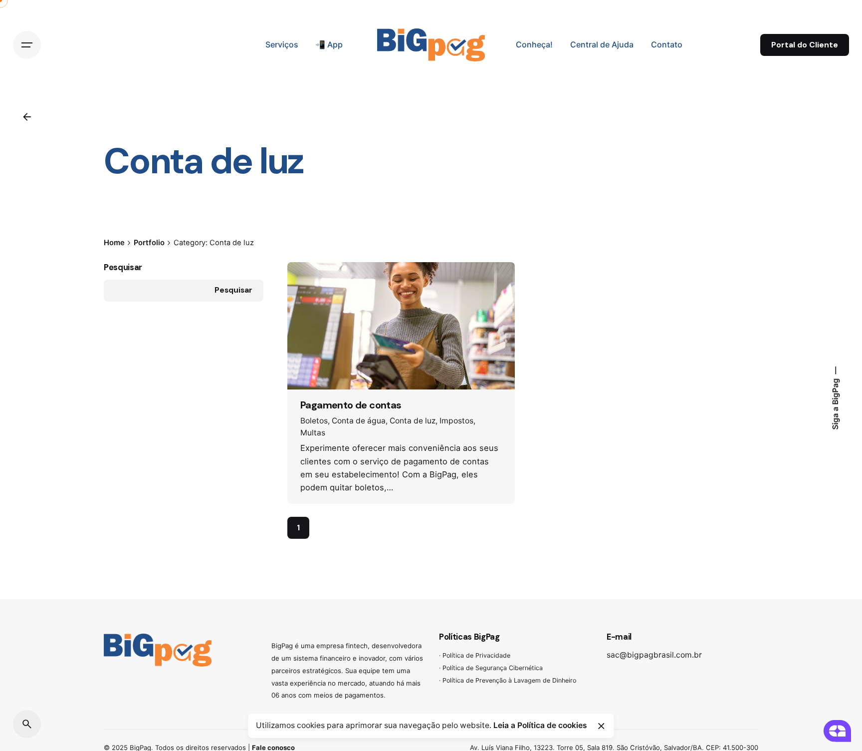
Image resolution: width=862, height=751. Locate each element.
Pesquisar (123, 267)
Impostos (456, 420)
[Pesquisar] (27, 724)
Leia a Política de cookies (540, 725)
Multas (312, 432)
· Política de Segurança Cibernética (491, 668)
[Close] (601, 726)
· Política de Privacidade (474, 655)
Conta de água (359, 420)
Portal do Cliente (804, 45)
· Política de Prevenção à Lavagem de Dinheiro (507, 680)
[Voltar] (27, 117)
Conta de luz (412, 420)
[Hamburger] (27, 45)
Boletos (314, 420)
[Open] (314, 286)
